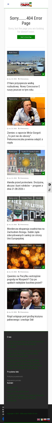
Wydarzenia (13, 99)
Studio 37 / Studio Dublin (30, 152)
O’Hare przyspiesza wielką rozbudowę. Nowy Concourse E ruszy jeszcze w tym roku (23, 86)
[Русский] (48, 419)
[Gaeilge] (42, 419)
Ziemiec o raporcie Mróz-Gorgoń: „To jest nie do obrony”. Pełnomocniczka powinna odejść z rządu (25, 137)
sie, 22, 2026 (13, 79)
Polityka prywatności (15, 376)
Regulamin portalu (14, 380)
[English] (38, 419)
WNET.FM (25, 99)
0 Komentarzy (24, 79)
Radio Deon (13, 52)
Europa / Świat (27, 198)
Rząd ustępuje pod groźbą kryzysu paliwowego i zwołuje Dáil (25, 318)
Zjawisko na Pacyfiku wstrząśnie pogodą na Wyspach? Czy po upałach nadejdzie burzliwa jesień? (24, 279)
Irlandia (38, 198)
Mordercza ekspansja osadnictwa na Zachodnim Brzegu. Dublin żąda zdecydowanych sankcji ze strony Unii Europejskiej (25, 233)
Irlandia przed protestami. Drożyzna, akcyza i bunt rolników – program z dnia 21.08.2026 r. (25, 185)
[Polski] (45, 419)
